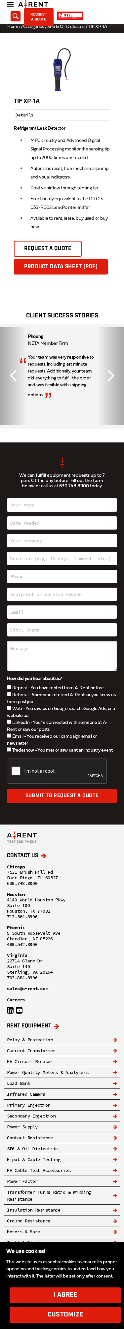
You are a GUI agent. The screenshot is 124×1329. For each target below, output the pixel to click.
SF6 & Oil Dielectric (66, 26)
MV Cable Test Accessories (39, 1170)
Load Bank (18, 1083)
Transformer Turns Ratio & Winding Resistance (49, 1195)
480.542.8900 (22, 944)
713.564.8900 (22, 917)
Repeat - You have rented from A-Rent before (57, 688)
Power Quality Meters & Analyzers (47, 1072)
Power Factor (22, 1181)
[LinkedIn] (10, 1010)
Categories (33, 26)
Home (13, 26)
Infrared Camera (26, 1094)
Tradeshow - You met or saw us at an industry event (62, 750)
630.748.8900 (74, 486)
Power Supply (22, 1127)
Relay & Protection (30, 1040)
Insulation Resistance (34, 1210)
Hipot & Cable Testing (34, 1159)
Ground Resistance (28, 1221)
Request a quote (38, 17)
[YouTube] (19, 1010)
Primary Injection (28, 1105)
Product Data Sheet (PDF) (61, 266)
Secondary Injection (31, 1116)
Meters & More (23, 1232)
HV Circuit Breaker (30, 1061)
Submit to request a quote (62, 796)
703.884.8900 (22, 978)
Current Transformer (31, 1050)
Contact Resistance (30, 1138)
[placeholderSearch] (16, 16)
